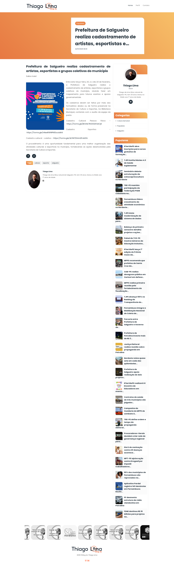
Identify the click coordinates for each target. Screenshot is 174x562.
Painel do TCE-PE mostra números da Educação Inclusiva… (134, 241)
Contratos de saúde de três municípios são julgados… (135, 400)
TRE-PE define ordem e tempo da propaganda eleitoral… (130, 423)
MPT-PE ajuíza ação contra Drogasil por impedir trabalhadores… (129, 462)
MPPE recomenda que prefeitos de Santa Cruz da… (134, 263)
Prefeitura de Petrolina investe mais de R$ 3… (134, 336)
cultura (37, 163)
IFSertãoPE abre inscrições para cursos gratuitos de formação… (130, 150)
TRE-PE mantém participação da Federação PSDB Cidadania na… (127, 189)
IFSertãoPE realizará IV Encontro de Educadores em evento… (130, 387)
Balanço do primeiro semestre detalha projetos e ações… (134, 230)
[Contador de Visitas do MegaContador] (87, 560)
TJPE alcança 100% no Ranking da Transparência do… (134, 299)
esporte (46, 163)
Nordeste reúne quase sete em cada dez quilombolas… (134, 361)
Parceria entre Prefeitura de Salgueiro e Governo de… (129, 323)
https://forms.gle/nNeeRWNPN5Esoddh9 (45, 132)
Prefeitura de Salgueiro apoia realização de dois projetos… (128, 373)
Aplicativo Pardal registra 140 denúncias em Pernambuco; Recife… (130, 487)
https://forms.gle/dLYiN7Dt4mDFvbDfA (70, 138)
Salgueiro (120, 131)
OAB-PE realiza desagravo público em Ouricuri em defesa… (135, 274)
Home (130, 5)
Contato (146, 5)
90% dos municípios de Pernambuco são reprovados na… (135, 475)
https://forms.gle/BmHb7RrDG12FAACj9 (84, 124)
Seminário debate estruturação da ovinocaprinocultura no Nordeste (129, 175)
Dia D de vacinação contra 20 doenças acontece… (133, 450)
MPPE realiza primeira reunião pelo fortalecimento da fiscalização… (130, 287)
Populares (80, 23)
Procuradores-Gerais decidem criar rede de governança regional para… (130, 437)
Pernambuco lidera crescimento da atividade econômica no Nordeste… (130, 203)
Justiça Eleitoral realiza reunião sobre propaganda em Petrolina (129, 348)
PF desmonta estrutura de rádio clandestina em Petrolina (128, 501)
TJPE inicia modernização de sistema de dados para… (128, 217)
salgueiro (55, 163)
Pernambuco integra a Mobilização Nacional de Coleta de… (135, 311)
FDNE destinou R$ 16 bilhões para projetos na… (134, 514)
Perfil (138, 5)
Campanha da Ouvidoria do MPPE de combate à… (134, 411)
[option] (32, 533)
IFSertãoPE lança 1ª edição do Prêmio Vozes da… (133, 252)
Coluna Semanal (123, 121)
